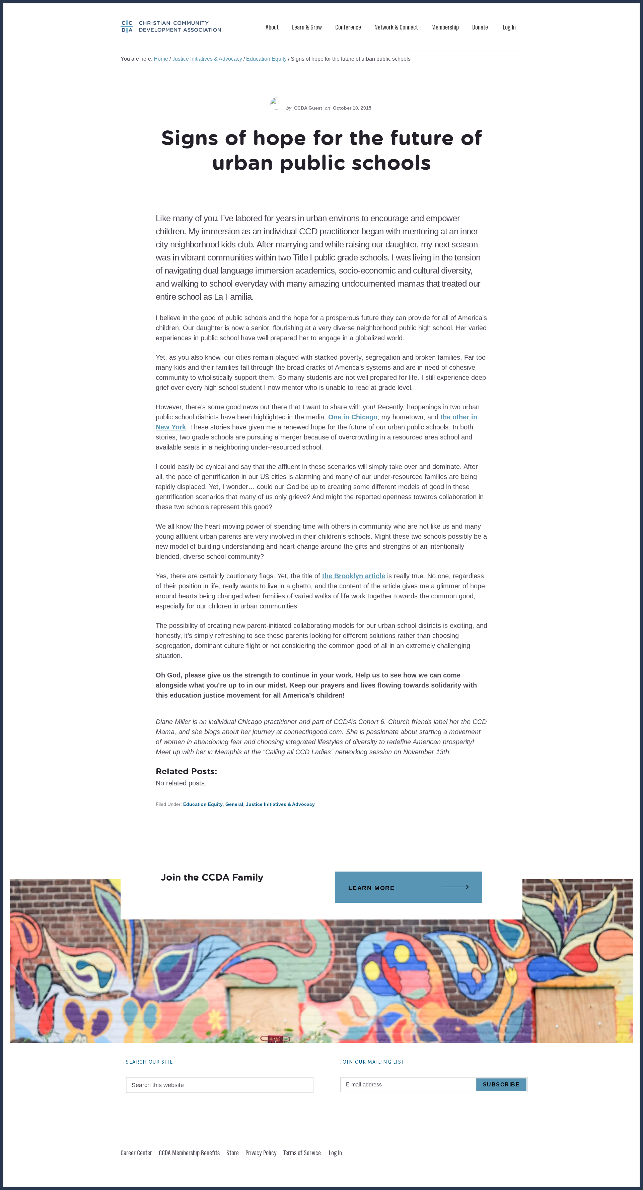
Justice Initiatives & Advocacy (280, 804)
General (234, 804)
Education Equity (203, 804)
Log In (509, 27)
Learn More (371, 888)
